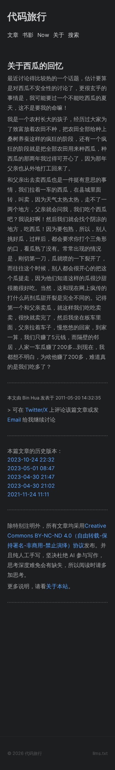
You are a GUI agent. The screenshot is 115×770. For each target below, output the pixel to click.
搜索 (73, 35)
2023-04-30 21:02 (31, 485)
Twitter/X (36, 410)
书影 (27, 35)
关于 (58, 35)
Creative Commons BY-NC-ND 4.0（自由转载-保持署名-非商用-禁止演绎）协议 (57, 535)
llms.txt (100, 753)
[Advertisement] (57, 671)
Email (14, 419)
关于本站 (57, 586)
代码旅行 (27, 16)
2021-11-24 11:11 (28, 494)
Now (43, 35)
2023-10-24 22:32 (31, 459)
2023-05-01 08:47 (31, 468)
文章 (12, 35)
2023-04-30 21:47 (31, 477)
